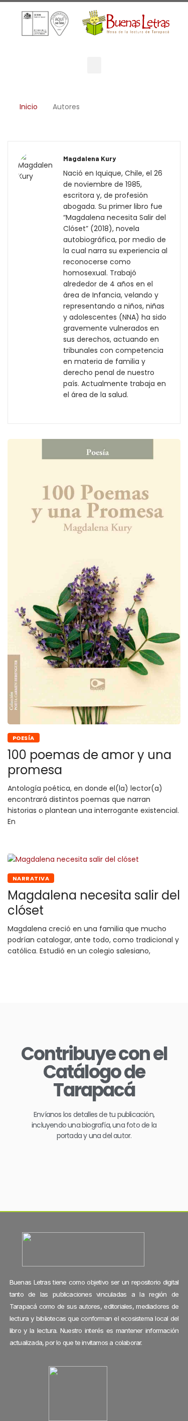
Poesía (24, 738)
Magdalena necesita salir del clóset (94, 903)
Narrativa (31, 878)
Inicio (29, 107)
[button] (94, 65)
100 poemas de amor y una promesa (89, 762)
